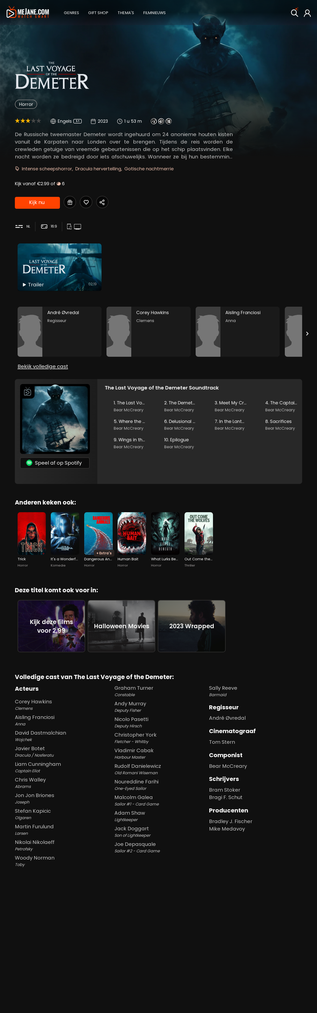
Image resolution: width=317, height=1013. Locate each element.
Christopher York (135, 738)
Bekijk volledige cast (43, 366)
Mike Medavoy (227, 828)
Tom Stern (222, 742)
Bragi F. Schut (225, 797)
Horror (26, 104)
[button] (71, 12)
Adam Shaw (129, 816)
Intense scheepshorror (47, 169)
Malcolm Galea (136, 800)
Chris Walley (30, 782)
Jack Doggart (132, 831)
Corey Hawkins (33, 704)
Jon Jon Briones (34, 798)
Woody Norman (34, 860)
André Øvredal (227, 718)
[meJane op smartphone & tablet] (70, 227)
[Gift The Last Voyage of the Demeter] (70, 202)
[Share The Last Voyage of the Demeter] (102, 202)
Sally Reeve (223, 691)
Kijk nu (37, 202)
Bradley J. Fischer (230, 821)
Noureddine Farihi (136, 784)
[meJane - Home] (27, 12)
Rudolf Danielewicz (137, 769)
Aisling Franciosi (34, 720)
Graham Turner (133, 691)
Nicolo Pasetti (131, 722)
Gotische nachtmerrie (149, 169)
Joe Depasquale (137, 847)
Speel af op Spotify (58, 462)
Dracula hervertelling (98, 169)
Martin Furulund (34, 829)
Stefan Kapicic (33, 814)
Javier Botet (34, 751)
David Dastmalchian (40, 736)
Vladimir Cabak (134, 753)
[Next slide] (307, 333)
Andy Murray (130, 706)
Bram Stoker (224, 789)
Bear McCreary (228, 766)
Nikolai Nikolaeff (34, 845)
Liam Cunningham (38, 767)
